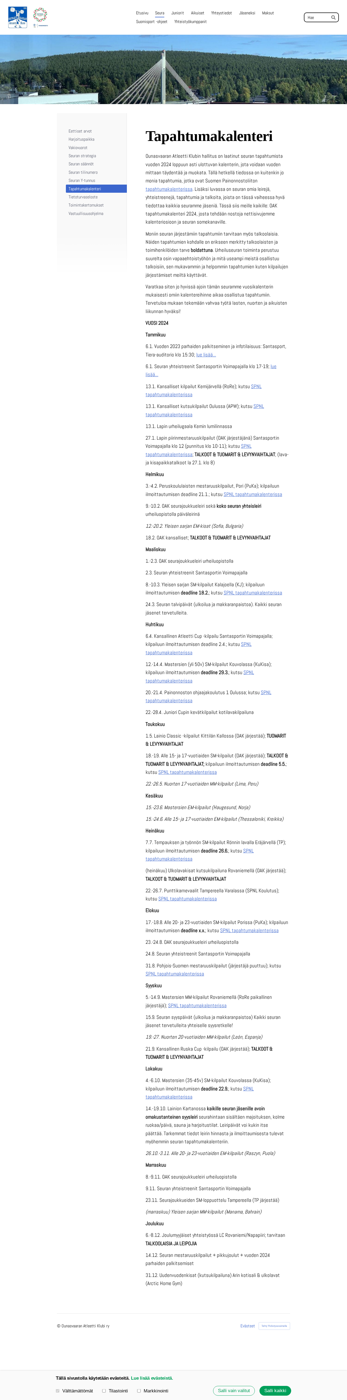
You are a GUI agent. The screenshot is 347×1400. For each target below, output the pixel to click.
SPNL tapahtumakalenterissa (253, 494)
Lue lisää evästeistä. (152, 1378)
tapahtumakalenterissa (169, 189)
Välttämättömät (77, 1390)
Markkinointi (156, 1390)
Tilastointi (118, 1390)
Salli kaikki (275, 1390)
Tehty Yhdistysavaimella (274, 1326)
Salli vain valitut (234, 1390)
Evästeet (247, 1326)
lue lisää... (206, 354)
